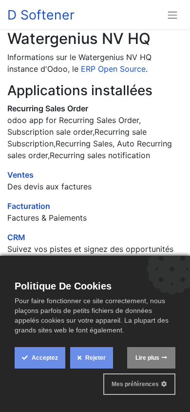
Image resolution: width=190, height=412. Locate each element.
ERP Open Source (113, 69)
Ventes (20, 175)
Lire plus (147, 357)
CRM (16, 237)
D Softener (41, 14)
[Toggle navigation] (172, 14)
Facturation (28, 206)
